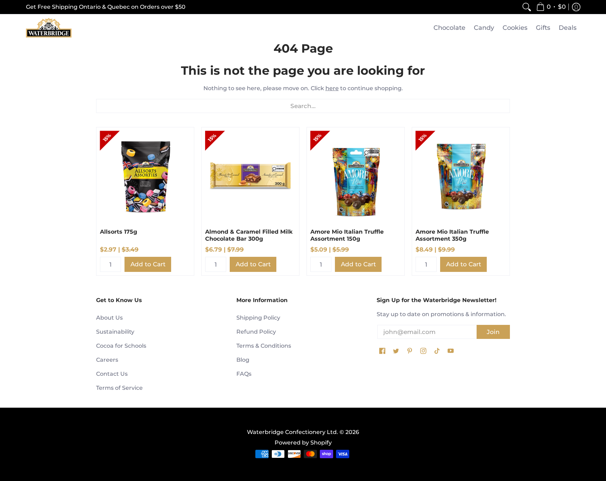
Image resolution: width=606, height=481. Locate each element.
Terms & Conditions (263, 345)
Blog (242, 359)
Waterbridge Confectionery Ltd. (292, 432)
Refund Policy (256, 331)
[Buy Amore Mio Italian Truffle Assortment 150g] (355, 176)
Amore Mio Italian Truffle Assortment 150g (347, 235)
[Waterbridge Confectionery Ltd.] (49, 27)
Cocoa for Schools (121, 345)
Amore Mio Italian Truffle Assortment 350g (452, 235)
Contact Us (112, 373)
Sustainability (115, 331)
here (332, 88)
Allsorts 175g (118, 231)
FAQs (243, 373)
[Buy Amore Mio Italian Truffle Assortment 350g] (461, 176)
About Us (109, 317)
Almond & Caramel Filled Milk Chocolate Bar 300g (248, 235)
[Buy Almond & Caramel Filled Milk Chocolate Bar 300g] (250, 176)
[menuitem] (526, 7)
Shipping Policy (258, 317)
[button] (551, 7)
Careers (107, 359)
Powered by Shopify (303, 442)
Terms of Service (119, 388)
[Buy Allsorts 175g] (145, 176)
